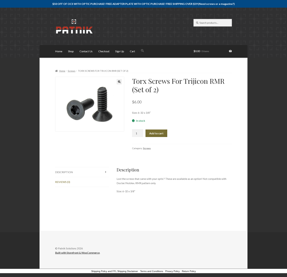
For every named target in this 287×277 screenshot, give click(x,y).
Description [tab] (64, 172)
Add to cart (156, 133)
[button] (142, 51)
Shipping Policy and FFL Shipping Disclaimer (114, 271)
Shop (71, 51)
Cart (132, 51)
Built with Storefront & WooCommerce (77, 252)
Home (58, 51)
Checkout (103, 51)
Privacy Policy (172, 271)
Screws (71, 70)
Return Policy (189, 271)
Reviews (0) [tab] (62, 181)
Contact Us (86, 51)
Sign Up (119, 51)
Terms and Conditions (151, 271)
